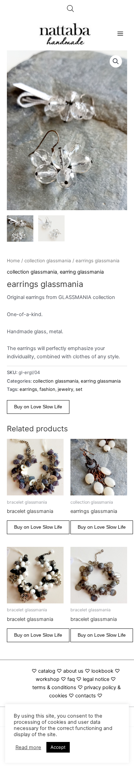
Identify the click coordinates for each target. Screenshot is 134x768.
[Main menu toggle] (120, 33)
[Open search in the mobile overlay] (70, 8)
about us (73, 671)
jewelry (65, 389)
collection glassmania (47, 260)
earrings (28, 389)
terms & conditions (54, 687)
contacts (85, 696)
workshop (48, 679)
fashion (47, 389)
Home (13, 260)
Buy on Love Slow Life (38, 406)
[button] (116, 61)
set (79, 389)
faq (71, 679)
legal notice (96, 679)
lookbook (102, 671)
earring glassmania (82, 272)
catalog (46, 671)
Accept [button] (58, 747)
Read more (28, 747)
